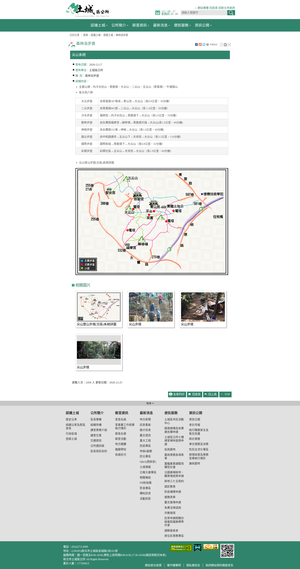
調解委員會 (171, 530)
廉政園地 (194, 463)
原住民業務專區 (174, 535)
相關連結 (145, 477)
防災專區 (145, 456)
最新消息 (160, 25)
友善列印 (207, 44)
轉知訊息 (145, 493)
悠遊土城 (108, 35)
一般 (225, 44)
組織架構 (96, 424)
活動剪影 (145, 498)
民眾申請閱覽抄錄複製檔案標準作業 (174, 522)
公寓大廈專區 (148, 472)
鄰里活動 (120, 438)
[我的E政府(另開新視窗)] (198, 547)
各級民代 (120, 454)
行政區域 (71, 433)
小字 (221, 44)
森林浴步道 (122, 35)
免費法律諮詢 (172, 507)
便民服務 (181, 25)
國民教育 (170, 486)
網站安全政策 (153, 565)
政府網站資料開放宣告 (219, 565)
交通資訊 (96, 440)
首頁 (85, 35)
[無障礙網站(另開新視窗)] (181, 547)
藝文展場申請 (172, 502)
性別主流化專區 (199, 449)
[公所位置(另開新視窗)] (211, 546)
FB (196, 44)
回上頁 (212, 394)
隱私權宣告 (193, 565)
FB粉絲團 (146, 482)
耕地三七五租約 (174, 481)
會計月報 (194, 424)
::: (196, 7)
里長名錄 (120, 419)
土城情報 (145, 466)
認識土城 (98, 25)
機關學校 (120, 449)
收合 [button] (150, 403)
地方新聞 (145, 419)
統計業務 (194, 438)
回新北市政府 (226, 7)
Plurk (200, 44)
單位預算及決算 (199, 444)
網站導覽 (203, 7)
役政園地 (170, 449)
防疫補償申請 (172, 491)
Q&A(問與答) (148, 461)
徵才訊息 (145, 430)
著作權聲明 (174, 565)
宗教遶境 (170, 512)
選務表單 (170, 497)
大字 (229, 44)
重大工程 (145, 440)
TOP (227, 394)
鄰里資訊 (139, 25)
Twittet (203, 44)
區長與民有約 (98, 451)
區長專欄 (96, 419)
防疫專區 (145, 445)
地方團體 (120, 444)
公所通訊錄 (97, 445)
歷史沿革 (71, 419)
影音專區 (145, 488)
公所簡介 (118, 25)
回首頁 (213, 7)
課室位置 (96, 435)
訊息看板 (145, 424)
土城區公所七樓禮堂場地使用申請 (174, 441)
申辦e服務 (146, 451)
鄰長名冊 (120, 433)
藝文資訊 (145, 435)
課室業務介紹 (98, 430)
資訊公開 (202, 25)
